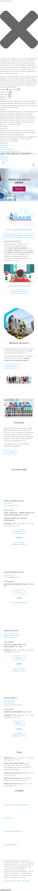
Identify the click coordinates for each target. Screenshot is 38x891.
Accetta (3, 153)
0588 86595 (20, 734)
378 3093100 (22, 736)
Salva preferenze (26, 153)
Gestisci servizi (4, 147)
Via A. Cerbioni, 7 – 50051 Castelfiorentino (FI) (17, 805)
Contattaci (10, 452)
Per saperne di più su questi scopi (9, 151)
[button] (19, 30)
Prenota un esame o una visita (19, 235)
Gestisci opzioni (4, 145)
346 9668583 (22, 544)
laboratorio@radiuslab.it (10, 844)
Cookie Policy (4, 158)
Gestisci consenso (6, 890)
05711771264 (22, 877)
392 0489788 (22, 670)
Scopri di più (11, 366)
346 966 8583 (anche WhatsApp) (13, 831)
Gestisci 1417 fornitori (6, 149)
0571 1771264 (20, 542)
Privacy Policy (4, 160)
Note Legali (25, 881)
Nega (7, 153)
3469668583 (7, 877)
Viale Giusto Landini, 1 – (10, 701)
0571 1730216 (20, 668)
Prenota (19, 189)
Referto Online (19, 291)
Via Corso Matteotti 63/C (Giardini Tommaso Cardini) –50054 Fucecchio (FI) (12, 635)
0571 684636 (17, 602)
